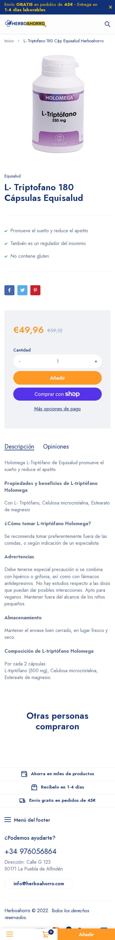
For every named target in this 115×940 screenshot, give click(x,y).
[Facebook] (9, 290)
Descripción (19, 446)
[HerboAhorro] (25, 24)
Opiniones (56, 446)
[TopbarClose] (110, 7)
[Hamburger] (9, 934)
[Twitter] (22, 290)
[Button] (108, 24)
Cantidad (22, 350)
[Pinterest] (35, 290)
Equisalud (12, 176)
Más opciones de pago (57, 408)
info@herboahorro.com (39, 883)
